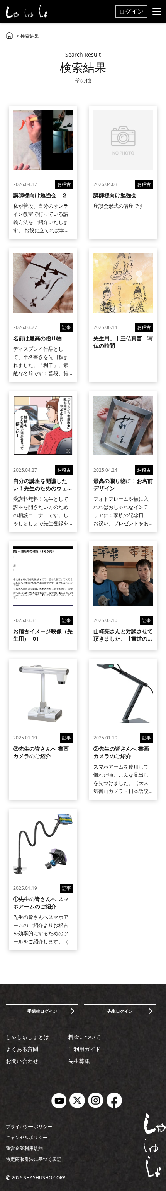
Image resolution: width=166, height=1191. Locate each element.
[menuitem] (131, 11)
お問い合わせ (22, 1061)
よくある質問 (22, 1049)
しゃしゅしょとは (27, 1037)
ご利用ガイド (84, 1049)
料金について (84, 1037)
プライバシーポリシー (29, 1126)
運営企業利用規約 (24, 1148)
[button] (42, 1011)
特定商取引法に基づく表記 (33, 1159)
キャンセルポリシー (26, 1137)
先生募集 (79, 1061)
